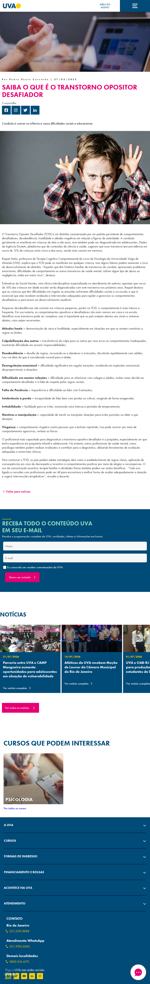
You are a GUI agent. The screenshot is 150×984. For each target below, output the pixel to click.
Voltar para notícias (18, 491)
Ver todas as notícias (17, 708)
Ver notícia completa (15, 688)
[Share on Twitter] (25, 113)
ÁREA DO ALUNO (105, 6)
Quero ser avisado (20, 577)
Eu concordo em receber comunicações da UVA (35, 567)
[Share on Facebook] (6, 113)
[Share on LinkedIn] (35, 113)
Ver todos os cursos (15, 808)
